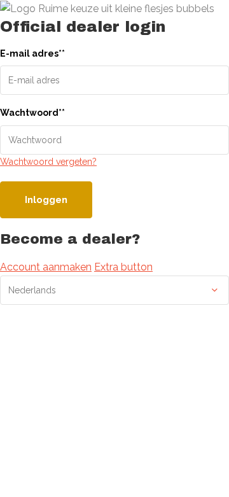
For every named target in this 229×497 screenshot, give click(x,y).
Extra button (123, 267)
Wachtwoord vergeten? (48, 162)
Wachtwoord (32, 113)
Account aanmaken (46, 267)
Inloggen (46, 200)
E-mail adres (32, 53)
